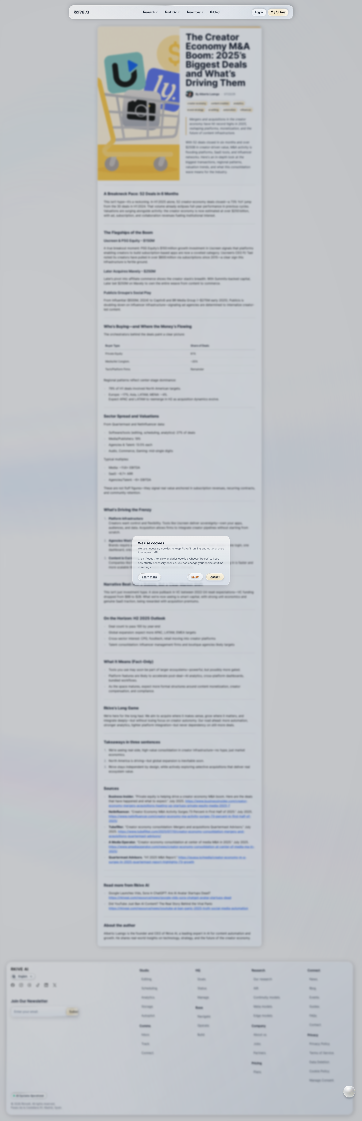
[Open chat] (349, 1091)
